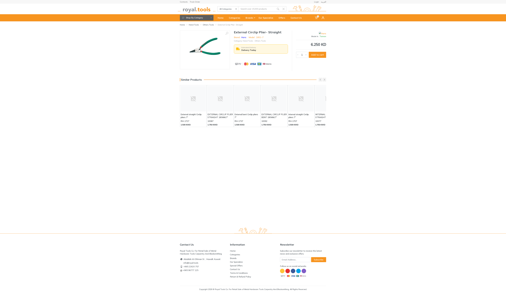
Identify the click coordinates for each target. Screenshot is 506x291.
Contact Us (235, 269)
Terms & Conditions (239, 273)
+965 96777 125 (190, 270)
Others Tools (208, 25)
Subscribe (318, 259)
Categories (235, 254)
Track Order (195, 2)
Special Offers (236, 265)
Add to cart (317, 54)
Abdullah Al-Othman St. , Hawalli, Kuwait (202, 259)
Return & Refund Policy (240, 276)
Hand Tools (194, 25)
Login (316, 2)
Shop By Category (194, 17)
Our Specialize (236, 262)
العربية (323, 2)
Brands (233, 258)
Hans (243, 37)
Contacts (184, 2)
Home (182, 25)
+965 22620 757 (191, 266)
